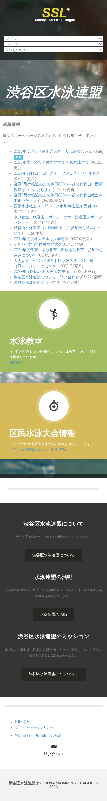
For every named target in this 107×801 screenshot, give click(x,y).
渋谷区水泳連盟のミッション (53, 674)
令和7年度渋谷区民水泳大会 (38, 244)
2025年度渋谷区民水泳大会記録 (41, 239)
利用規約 (22, 722)
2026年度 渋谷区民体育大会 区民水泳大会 (51, 162)
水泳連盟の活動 (53, 614)
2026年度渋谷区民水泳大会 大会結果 (47, 151)
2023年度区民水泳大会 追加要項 (43, 271)
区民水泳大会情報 (42, 433)
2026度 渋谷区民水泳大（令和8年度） (39, 449)
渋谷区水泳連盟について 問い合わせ (46, 277)
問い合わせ (53, 754)
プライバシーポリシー (34, 727)
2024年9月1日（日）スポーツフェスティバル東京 (57, 173)
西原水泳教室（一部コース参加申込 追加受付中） (56, 206)
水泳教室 (26, 340)
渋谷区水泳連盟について (35, 282)
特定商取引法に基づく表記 (38, 735)
